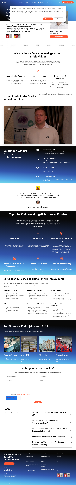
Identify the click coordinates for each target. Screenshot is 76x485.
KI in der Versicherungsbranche (32, 473)
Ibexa (58, 459)
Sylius (58, 461)
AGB (60, 483)
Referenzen (33, 2)
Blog (51, 2)
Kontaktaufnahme (9, 463)
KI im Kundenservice (30, 461)
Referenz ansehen (7, 361)
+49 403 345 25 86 (8, 470)
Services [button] (20, 2)
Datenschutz (64, 483)
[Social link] (57, 470)
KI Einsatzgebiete (29, 467)
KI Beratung (43, 461)
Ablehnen (59, 18)
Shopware (59, 456)
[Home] (6, 2)
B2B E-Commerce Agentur (46, 466)
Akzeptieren (48, 18)
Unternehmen (41, 2)
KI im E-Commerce (29, 459)
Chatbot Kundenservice (30, 470)
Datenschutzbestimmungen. (23, 394)
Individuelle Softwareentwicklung (47, 469)
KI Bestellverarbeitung (45, 456)
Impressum (70, 483)
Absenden (38, 402)
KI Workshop (43, 464)
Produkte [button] (26, 2)
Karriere (46, 2)
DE (59, 2)
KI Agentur (43, 459)
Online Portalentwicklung (46, 471)
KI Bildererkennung (29, 456)
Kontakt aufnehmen (67, 2)
